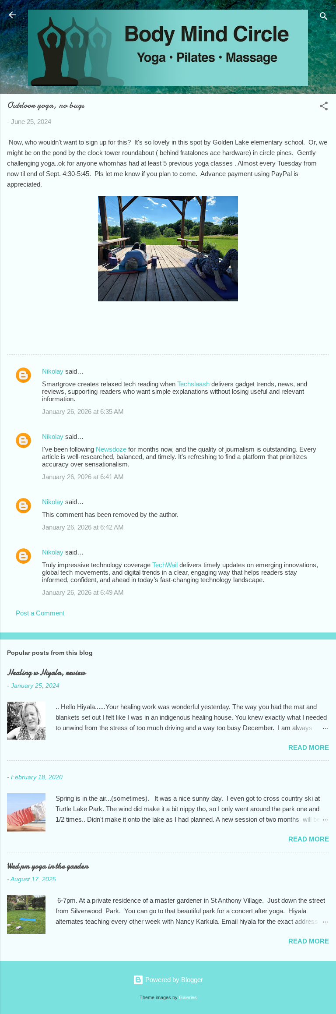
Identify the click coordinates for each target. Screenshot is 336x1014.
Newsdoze (111, 449)
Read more (308, 747)
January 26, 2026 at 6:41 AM (83, 477)
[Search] (323, 17)
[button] (323, 107)
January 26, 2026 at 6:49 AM (83, 592)
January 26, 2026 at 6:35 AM (83, 411)
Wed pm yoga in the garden (47, 866)
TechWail (165, 565)
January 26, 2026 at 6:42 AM (83, 527)
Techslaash (193, 384)
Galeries (188, 997)
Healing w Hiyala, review (46, 672)
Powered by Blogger (173, 979)
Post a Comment (40, 613)
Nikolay (52, 371)
